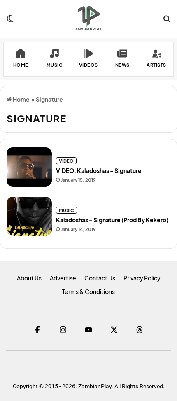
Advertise (63, 278)
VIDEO (66, 160)
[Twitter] (114, 329)
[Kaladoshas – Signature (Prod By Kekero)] (29, 216)
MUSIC (66, 210)
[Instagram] (63, 329)
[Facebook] (37, 329)
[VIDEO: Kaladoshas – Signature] (29, 167)
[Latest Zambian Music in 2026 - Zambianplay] (88, 18)
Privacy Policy (142, 278)
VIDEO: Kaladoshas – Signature (99, 170)
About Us (29, 278)
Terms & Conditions (88, 291)
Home (21, 99)
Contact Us (99, 278)
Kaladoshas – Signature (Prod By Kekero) (112, 220)
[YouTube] (88, 329)
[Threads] (139, 329)
